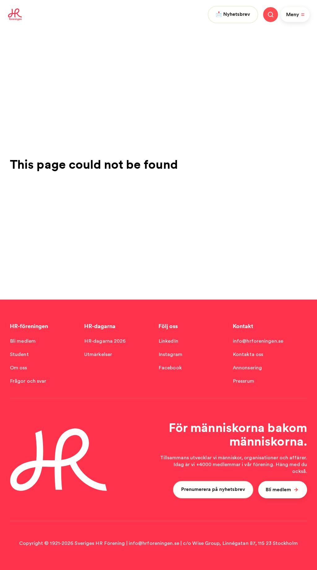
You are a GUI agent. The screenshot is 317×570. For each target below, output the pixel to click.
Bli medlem (23, 341)
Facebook (170, 368)
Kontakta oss (248, 354)
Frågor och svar (28, 381)
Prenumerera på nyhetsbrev (213, 489)
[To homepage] (15, 14)
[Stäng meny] (270, 14)
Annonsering (247, 368)
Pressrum (243, 381)
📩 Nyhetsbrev (233, 14)
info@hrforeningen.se (258, 341)
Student (19, 354)
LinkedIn (168, 341)
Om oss (18, 368)
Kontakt (243, 326)
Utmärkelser (98, 354)
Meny (292, 14)
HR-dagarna (99, 326)
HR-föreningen (29, 326)
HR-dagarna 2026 (105, 341)
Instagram (170, 354)
